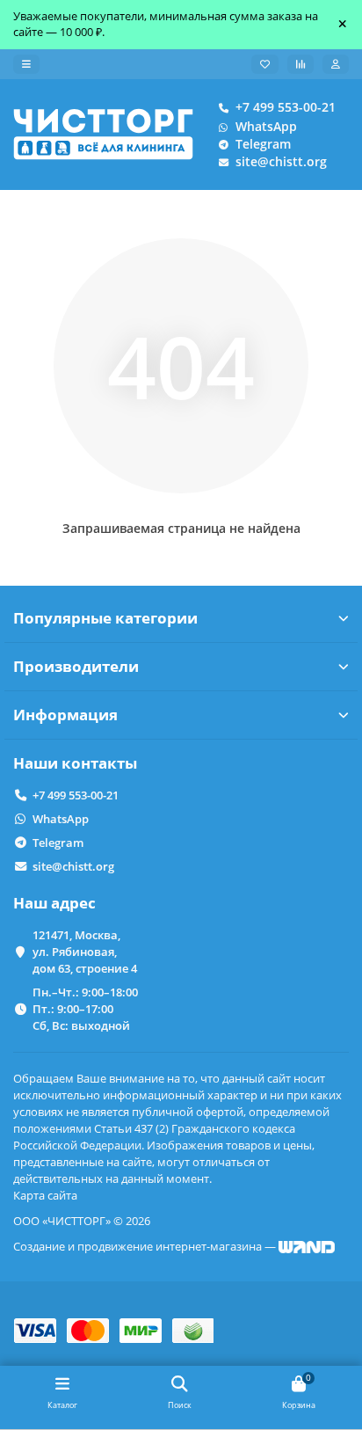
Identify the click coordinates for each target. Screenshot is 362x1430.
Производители (76, 666)
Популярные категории (105, 618)
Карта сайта (45, 1195)
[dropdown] (26, 64)
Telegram (263, 143)
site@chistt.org (281, 161)
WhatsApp (266, 126)
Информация (65, 714)
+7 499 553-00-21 (285, 106)
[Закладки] (265, 64)
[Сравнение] (300, 64)
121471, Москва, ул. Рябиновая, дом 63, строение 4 (85, 951)
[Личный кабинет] (335, 64)
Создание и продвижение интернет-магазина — (146, 1246)
